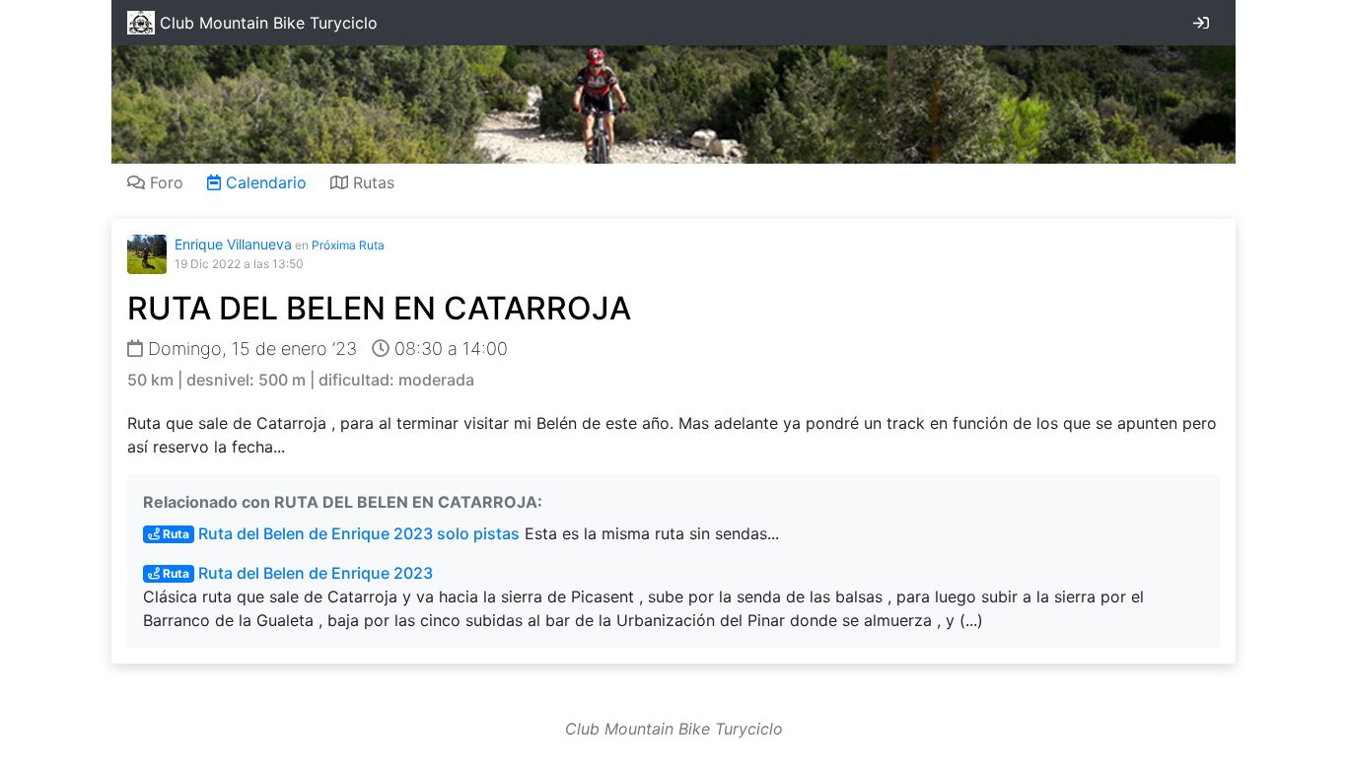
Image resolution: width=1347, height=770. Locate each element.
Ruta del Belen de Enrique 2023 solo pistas (340, 533)
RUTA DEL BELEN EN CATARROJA (379, 308)
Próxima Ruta (348, 245)
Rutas (371, 182)
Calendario (264, 182)
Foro (164, 182)
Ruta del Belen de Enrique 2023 (296, 573)
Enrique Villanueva (233, 244)
